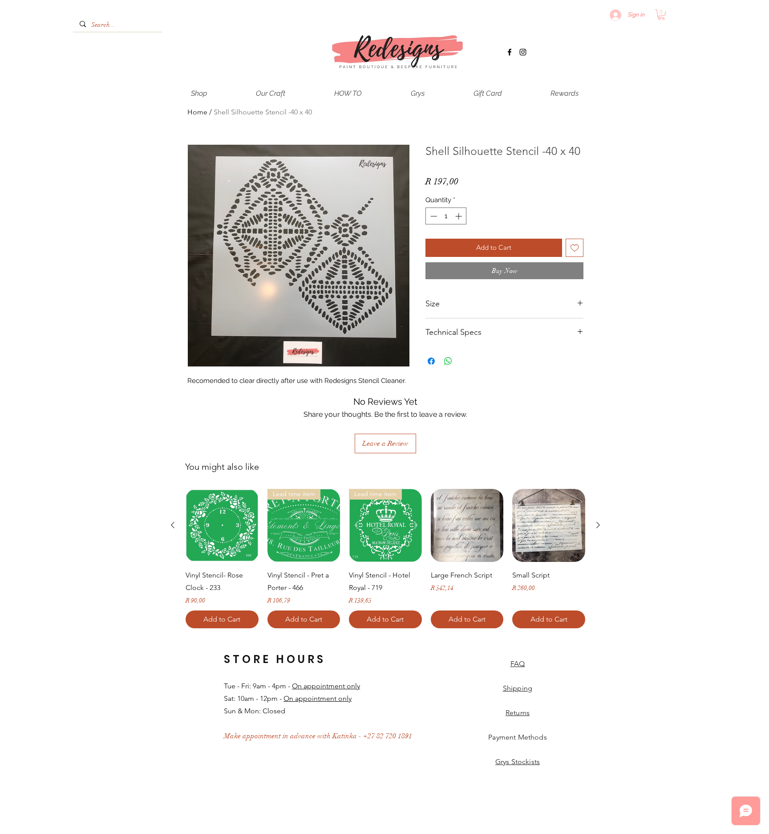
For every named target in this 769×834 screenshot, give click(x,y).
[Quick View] (222, 525)
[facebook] (509, 52)
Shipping (517, 688)
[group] (385, 558)
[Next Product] (598, 525)
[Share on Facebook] (431, 361)
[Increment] (459, 216)
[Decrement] (433, 216)
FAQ (517, 663)
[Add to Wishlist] (575, 248)
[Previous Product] (172, 525)
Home (197, 112)
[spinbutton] (446, 216)
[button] (661, 14)
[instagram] (522, 52)
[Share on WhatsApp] (448, 361)
